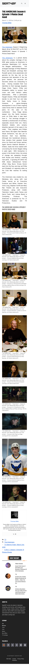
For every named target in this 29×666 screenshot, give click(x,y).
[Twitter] (13, 534)
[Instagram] (15, 534)
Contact (14, 658)
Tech (3, 627)
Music (3, 631)
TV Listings (5, 635)
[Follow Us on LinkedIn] (20, 645)
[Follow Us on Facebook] (8, 645)
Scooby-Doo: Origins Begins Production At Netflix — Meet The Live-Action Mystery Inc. (20, 580)
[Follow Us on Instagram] (16, 645)
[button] (21, 3)
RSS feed (8, 658)
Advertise (14, 660)
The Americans (7, 47)
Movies (4, 625)
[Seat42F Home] (3, 645)
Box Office (4, 633)
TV (5, 539)
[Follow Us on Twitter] (12, 645)
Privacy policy (20, 658)
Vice (3, 629)
